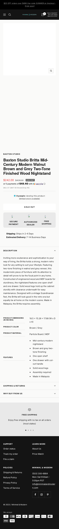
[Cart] (42, 14)
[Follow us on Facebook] (35, 494)
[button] (29, 183)
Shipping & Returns (14, 386)
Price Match (38, 454)
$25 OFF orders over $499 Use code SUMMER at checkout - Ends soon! (30, 4)
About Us (36, 448)
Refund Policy (10, 477)
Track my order (10, 454)
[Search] (10, 14)
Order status (9, 448)
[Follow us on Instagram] (41, 494)
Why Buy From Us (13, 393)
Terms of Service (11, 488)
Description (10, 250)
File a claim (8, 459)
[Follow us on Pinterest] (48, 494)
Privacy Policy (10, 482)
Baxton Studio (11, 154)
